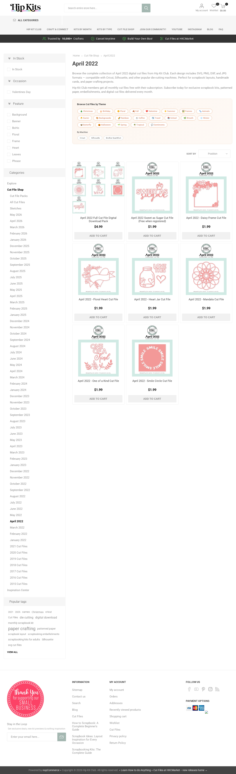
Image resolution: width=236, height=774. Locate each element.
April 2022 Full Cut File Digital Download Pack (98, 219)
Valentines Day (21, 92)
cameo (26, 612)
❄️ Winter (204, 118)
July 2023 (16, 427)
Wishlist (114, 723)
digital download (46, 617)
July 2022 (16, 502)
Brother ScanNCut (113, 138)
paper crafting (21, 628)
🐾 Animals (204, 111)
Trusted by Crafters (66, 38)
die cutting (26, 617)
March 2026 (17, 227)
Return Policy (118, 743)
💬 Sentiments (158, 125)
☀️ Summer (169, 111)
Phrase (16, 161)
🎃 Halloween (104, 125)
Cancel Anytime (105, 38)
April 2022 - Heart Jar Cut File (152, 299)
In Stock (17, 69)
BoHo (15, 128)
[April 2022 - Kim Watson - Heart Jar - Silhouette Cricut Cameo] (152, 269)
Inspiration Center (18, 590)
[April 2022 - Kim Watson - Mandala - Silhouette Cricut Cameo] (206, 269)
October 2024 (18, 333)
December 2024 (19, 321)
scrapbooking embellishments (43, 634)
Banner (16, 121)
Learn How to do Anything (136, 770)
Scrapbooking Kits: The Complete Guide (86, 751)
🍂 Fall (135, 111)
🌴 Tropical (138, 125)
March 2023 (17, 452)
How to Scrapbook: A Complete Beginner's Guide (85, 726)
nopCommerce (51, 770)
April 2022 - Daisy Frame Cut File (206, 218)
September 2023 (20, 415)
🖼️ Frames (187, 111)
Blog (75, 709)
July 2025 (16, 277)
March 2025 (17, 302)
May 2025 (16, 289)
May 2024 (16, 365)
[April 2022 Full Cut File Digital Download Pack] (98, 187)
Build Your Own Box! (140, 38)
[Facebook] (189, 689)
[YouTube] (196, 689)
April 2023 (16, 446)
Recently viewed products (125, 709)
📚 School (172, 118)
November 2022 (19, 477)
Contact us (79, 696)
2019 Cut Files (18, 559)
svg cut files (15, 645)
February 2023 (18, 458)
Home (76, 55)
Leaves (16, 154)
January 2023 (18, 465)
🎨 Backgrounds (103, 118)
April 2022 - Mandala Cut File (206, 299)
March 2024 (17, 377)
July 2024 (16, 352)
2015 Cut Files (18, 584)
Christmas (38, 612)
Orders (114, 696)
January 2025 (18, 315)
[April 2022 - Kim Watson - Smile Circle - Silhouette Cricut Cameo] (152, 351)
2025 (17, 612)
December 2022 (19, 471)
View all (12, 652)
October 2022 (18, 483)
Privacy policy (118, 736)
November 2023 (19, 402)
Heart (15, 147)
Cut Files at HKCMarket (179, 38)
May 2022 (16, 515)
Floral (15, 134)
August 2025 (17, 271)
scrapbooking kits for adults (24, 639)
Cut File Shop (15, 189)
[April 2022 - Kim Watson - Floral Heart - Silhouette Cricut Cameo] (98, 269)
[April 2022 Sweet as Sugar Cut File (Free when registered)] (152, 187)
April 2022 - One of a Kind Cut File (98, 381)
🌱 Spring (122, 125)
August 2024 (17, 346)
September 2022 (20, 490)
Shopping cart (118, 716)
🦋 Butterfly (85, 125)
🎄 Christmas (86, 111)
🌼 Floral (121, 111)
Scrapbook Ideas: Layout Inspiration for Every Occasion (87, 740)
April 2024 (16, 371)
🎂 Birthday (105, 111)
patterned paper (46, 628)
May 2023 (16, 440)
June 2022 (16, 508)
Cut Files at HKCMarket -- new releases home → (180, 770)
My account (202, 10)
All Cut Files (17, 202)
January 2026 (18, 239)
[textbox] (103, 8)
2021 (10, 612)
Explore (11, 183)
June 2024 (16, 358)
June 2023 (16, 433)
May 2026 (16, 214)
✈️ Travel (156, 118)
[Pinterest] (203, 689)
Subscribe (61, 737)
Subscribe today (174, 87)
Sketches (15, 208)
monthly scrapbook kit (21, 623)
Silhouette (95, 138)
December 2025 (19, 246)
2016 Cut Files (18, 577)
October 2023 (18, 408)
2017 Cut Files (18, 571)
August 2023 (17, 421)
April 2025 (16, 296)
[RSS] (217, 689)
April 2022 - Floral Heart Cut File (98, 299)
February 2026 (18, 233)
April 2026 (16, 221)
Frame (16, 141)
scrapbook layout (17, 634)
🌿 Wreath (188, 118)
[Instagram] (210, 689)
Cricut (82, 138)
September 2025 (20, 264)
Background (19, 114)
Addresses (116, 703)
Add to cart (98, 235)
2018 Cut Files (18, 565)
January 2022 (18, 540)
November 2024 (19, 327)
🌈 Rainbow (123, 118)
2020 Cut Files (18, 552)
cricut (48, 612)
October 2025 (18, 258)
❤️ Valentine (151, 111)
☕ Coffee (140, 118)
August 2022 (17, 496)
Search (146, 8)
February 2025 (18, 308)
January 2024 (18, 390)
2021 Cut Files (18, 546)
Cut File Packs (19, 196)
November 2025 (19, 252)
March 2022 (17, 527)
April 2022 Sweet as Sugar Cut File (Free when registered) (152, 219)
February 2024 (18, 383)
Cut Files (13, 617)
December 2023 (19, 396)
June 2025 (16, 283)
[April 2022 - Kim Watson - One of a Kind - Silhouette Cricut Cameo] (98, 351)
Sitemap (77, 690)
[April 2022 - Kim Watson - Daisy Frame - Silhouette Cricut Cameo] (206, 187)
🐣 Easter (84, 118)
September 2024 (20, 340)
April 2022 (16, 521)
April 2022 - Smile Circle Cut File (152, 381)
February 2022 (18, 534)
